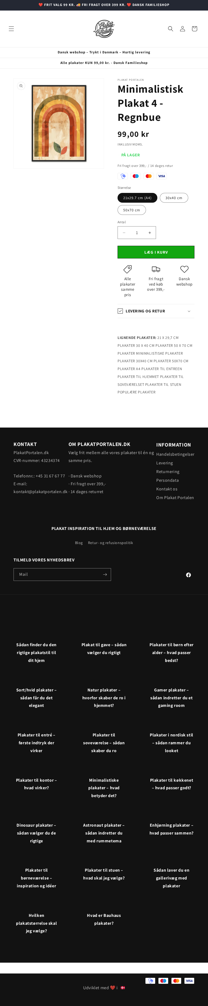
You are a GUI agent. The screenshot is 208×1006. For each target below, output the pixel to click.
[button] (11, 29)
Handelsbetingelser (175, 454)
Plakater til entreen (161, 368)
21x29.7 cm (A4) (137, 197)
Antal (122, 222)
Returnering (168, 471)
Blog (79, 542)
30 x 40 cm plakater (154, 345)
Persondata (167, 480)
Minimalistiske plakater (159, 353)
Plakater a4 (129, 368)
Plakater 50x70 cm (171, 360)
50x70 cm (131, 210)
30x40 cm (174, 197)
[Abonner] (105, 574)
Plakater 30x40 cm (135, 360)
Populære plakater (136, 392)
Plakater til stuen (163, 384)
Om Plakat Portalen (175, 497)
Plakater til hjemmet (138, 376)
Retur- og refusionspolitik (110, 542)
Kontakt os (166, 489)
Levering (164, 463)
